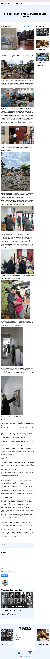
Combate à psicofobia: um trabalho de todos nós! (26, 546)
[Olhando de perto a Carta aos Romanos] (42, 44)
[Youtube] (48, 1)
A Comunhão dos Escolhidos (7, 545)
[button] (48, 4)
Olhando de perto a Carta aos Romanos (42, 50)
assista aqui (20, 245)
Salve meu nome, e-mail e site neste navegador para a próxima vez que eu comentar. (14, 568)
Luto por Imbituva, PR (11, 610)
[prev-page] (2, 617)
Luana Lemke (4, 26)
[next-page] (5, 617)
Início (22, 10)
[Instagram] (46, 1)
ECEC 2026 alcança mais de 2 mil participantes (42, 64)
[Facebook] (44, 1)
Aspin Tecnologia (27, 656)
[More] (33, 26)
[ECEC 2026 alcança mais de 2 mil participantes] (42, 57)
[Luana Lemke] (5, 582)
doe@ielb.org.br (4, 373)
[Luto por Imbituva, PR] (17, 600)
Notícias (3, 640)
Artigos (27, 10)
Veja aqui (3, 416)
